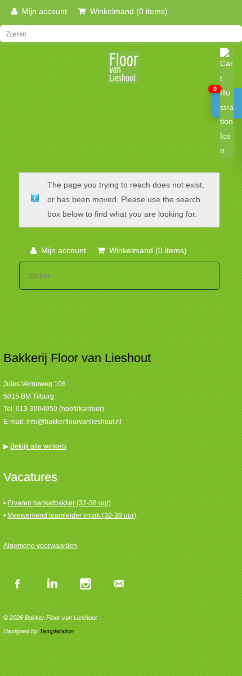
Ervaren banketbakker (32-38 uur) (59, 503)
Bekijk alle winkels (38, 446)
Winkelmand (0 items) (127, 11)
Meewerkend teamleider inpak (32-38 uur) (71, 515)
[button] (227, 103)
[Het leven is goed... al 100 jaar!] (121, 71)
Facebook (17, 583)
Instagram (85, 583)
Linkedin (51, 583)
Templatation (56, 631)
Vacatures (30, 477)
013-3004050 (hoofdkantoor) (60, 409)
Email (119, 583)
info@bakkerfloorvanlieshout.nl (74, 422)
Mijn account (42, 11)
